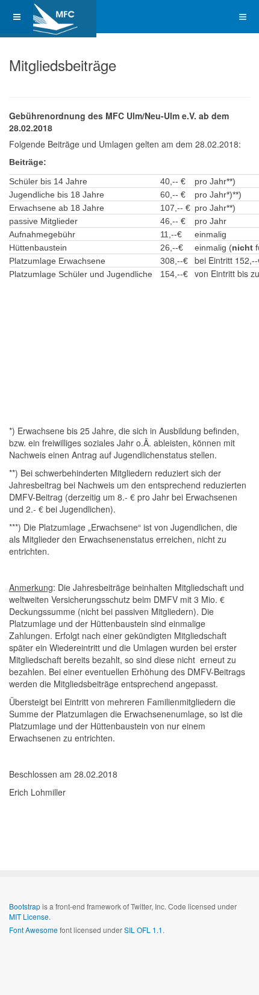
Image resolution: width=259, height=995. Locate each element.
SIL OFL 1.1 (143, 930)
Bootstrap (24, 906)
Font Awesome (33, 930)
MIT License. (30, 916)
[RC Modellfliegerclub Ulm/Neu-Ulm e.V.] (48, 16)
